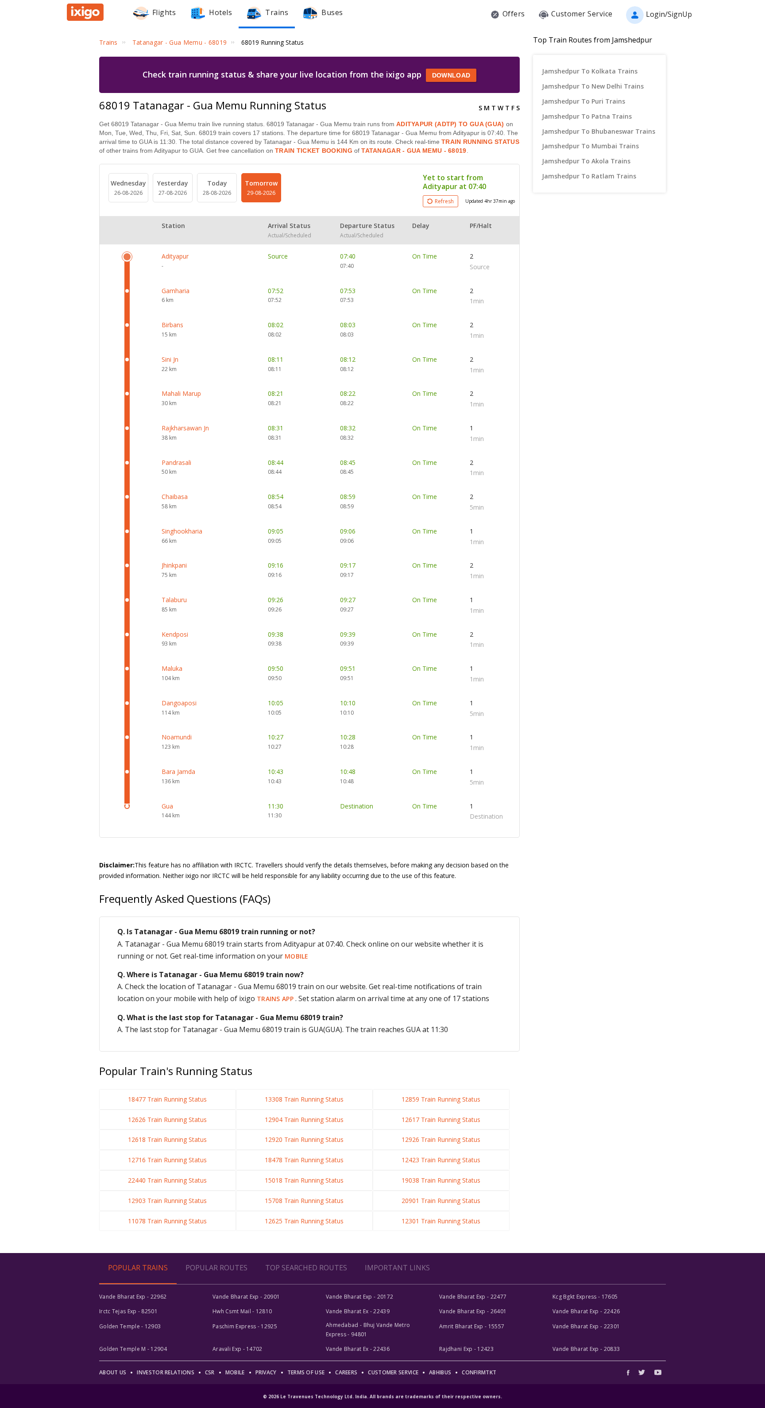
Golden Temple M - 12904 (133, 1349)
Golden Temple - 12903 (130, 1326)
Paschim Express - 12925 (244, 1326)
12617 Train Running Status (441, 1119)
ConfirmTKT (479, 1372)
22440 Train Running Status (167, 1180)
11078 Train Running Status (167, 1221)
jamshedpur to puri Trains (583, 101)
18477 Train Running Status (167, 1099)
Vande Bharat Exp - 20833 (586, 1349)
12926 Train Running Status (441, 1139)
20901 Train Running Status (441, 1200)
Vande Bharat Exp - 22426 (586, 1311)
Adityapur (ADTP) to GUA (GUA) (450, 124)
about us (112, 1372)
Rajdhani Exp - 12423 (466, 1349)
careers (346, 1372)
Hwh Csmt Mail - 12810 (242, 1311)
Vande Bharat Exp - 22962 (132, 1296)
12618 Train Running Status (167, 1139)
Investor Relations (165, 1372)
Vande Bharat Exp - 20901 (246, 1296)
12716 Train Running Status (167, 1160)
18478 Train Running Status (304, 1160)
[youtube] (658, 1372)
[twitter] (641, 1372)
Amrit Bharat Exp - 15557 (471, 1326)
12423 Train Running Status (441, 1160)
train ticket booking (313, 150)
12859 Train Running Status (441, 1099)
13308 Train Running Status (304, 1099)
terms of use (306, 1372)
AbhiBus (440, 1372)
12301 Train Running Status (441, 1221)
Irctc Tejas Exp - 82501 (128, 1311)
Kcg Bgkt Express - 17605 (585, 1296)
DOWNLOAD (451, 75)
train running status (480, 141)
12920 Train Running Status (304, 1139)
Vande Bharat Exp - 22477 (472, 1296)
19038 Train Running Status (441, 1180)
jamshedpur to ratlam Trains (589, 176)
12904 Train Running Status (304, 1119)
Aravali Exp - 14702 (237, 1349)
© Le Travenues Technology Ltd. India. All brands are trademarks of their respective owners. (382, 1396)
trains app (276, 998)
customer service (393, 1372)
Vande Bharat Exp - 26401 (472, 1311)
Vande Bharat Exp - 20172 (359, 1296)
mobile (297, 956)
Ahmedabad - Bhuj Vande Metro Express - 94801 (368, 1329)
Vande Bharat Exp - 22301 (586, 1326)
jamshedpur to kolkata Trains (590, 71)
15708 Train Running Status (304, 1200)
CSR (210, 1372)
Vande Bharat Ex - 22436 (358, 1349)
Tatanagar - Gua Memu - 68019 (413, 150)
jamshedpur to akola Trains (586, 161)
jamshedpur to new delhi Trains (593, 86)
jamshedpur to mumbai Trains (590, 146)
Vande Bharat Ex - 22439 (358, 1311)
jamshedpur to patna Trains (587, 116)
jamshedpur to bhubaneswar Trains (598, 131)
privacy (266, 1372)
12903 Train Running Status (167, 1200)
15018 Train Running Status (304, 1180)
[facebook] (630, 1372)
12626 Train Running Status (167, 1119)
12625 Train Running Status (304, 1221)
